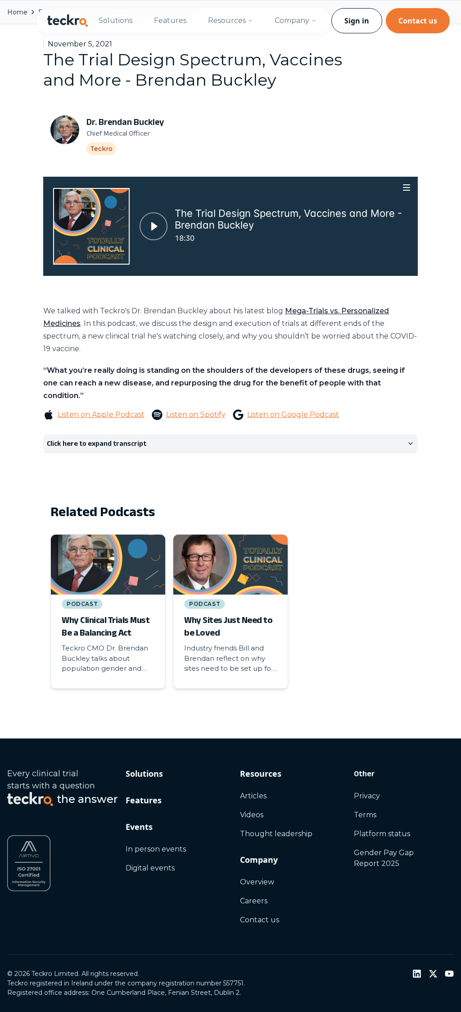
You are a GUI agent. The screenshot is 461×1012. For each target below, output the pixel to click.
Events (139, 826)
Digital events (150, 868)
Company (292, 20)
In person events (156, 849)
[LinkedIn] (416, 973)
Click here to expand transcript (96, 443)
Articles (253, 796)
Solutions (115, 20)
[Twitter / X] (433, 973)
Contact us (417, 21)
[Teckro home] (67, 20)
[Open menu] (407, 187)
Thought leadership (276, 833)
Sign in (356, 21)
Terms (365, 815)
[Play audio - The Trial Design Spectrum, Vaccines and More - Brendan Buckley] (153, 226)
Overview (257, 882)
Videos (251, 815)
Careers (253, 901)
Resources (227, 20)
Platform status (382, 833)
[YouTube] (449, 973)
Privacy (367, 796)
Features (170, 20)
